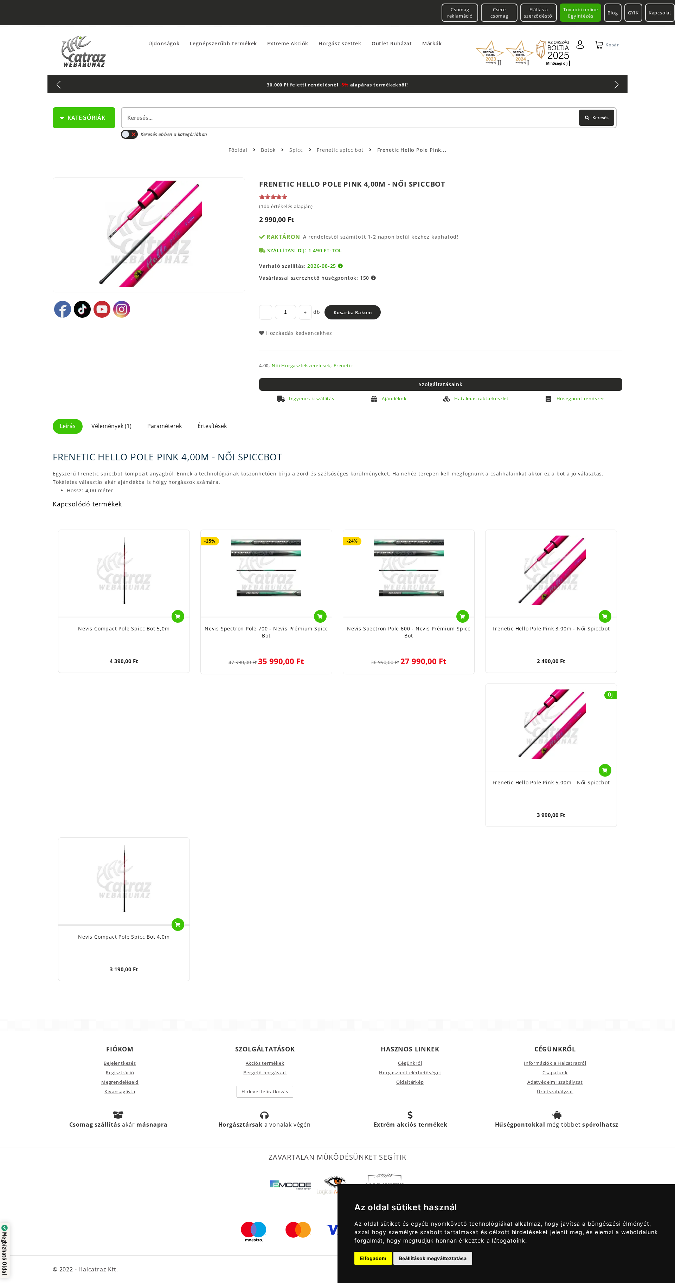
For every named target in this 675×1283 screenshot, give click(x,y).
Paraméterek (164, 426)
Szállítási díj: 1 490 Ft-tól (304, 250)
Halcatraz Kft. (97, 1269)
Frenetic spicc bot (341, 150)
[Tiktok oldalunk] (82, 309)
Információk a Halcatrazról (555, 1063)
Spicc (297, 150)
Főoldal (238, 150)
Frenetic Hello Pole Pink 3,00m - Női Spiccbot (551, 628)
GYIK (633, 12)
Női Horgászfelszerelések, (302, 365)
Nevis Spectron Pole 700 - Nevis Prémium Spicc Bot (266, 632)
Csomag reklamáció (460, 12)
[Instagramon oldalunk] (121, 309)
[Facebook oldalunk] (62, 309)
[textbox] (368, 118)
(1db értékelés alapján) (286, 206)
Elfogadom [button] (373, 1258)
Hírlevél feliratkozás (265, 1091)
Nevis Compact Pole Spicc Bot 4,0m (123, 936)
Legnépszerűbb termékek (223, 43)
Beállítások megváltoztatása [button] (433, 1258)
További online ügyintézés (580, 12)
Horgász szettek (340, 43)
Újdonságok (164, 43)
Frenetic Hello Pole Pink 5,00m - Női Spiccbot (551, 782)
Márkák (432, 43)
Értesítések (212, 426)
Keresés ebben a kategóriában (174, 134)
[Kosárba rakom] (178, 616)
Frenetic (343, 365)
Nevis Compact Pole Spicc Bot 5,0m (123, 628)
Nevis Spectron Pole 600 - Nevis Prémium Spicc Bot (408, 632)
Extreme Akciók (287, 43)
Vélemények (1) (111, 426)
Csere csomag (499, 12)
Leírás (68, 426)
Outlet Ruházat (392, 43)
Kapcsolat (660, 12)
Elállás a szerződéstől (539, 12)
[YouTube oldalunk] (102, 309)
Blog (613, 12)
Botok (269, 150)
